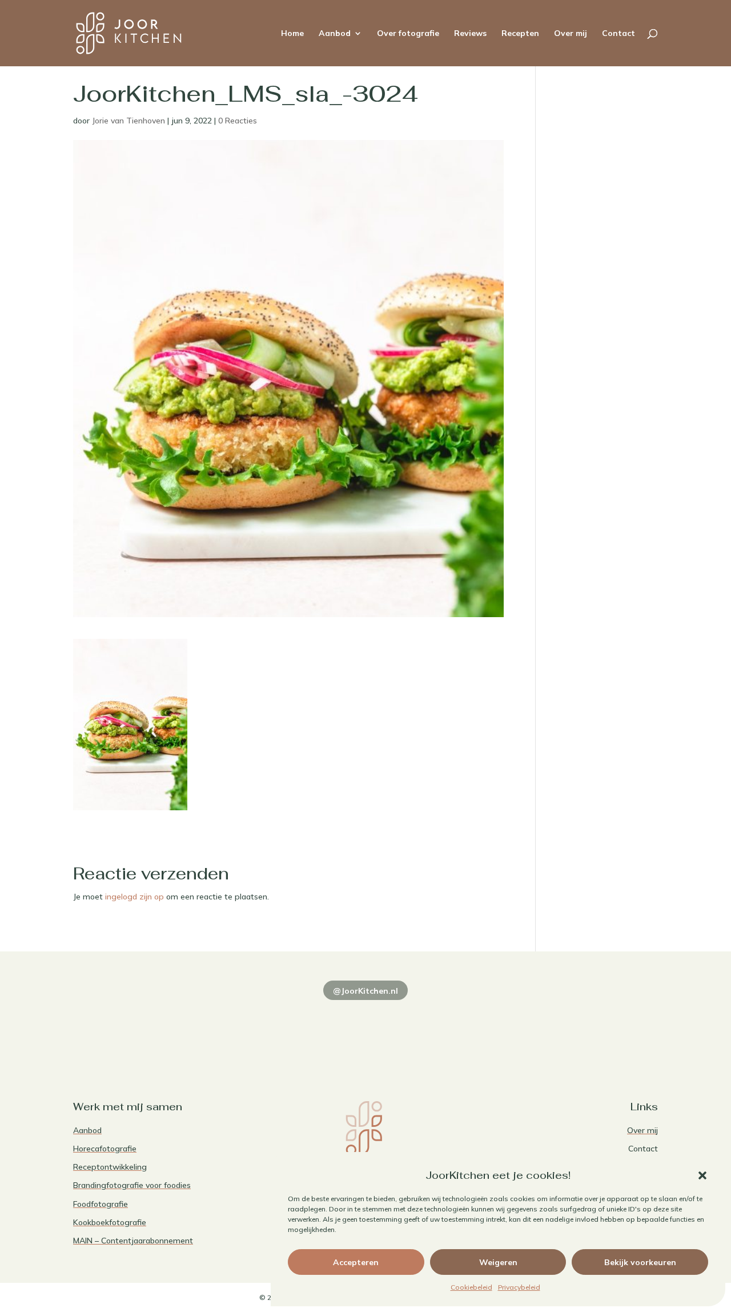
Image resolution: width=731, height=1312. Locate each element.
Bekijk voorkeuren (640, 1262)
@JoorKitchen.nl (365, 991)
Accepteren (356, 1262)
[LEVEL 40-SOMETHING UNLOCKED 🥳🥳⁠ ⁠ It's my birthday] (247, 1026)
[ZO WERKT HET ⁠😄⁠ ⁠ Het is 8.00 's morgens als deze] (366, 1026)
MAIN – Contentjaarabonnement (133, 1240)
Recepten (520, 33)
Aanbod (335, 33)
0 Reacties (237, 120)
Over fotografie (408, 33)
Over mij (570, 33)
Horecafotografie (104, 1148)
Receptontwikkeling (110, 1167)
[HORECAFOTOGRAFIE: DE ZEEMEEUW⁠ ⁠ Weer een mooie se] (483, 1026)
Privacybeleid (519, 1287)
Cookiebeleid (471, 1287)
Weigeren (498, 1262)
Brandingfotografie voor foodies (132, 1185)
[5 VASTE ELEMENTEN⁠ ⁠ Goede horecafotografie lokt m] (601, 1026)
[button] (702, 1175)
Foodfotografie (100, 1204)
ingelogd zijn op (134, 896)
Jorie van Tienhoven (128, 120)
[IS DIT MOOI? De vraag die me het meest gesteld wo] (129, 1026)
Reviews (470, 33)
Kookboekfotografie (109, 1222)
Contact (618, 33)
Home (292, 33)
